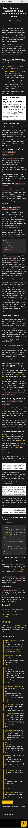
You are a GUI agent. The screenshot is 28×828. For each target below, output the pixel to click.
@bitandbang (19, 743)
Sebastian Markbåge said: (12, 655)
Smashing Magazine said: (11, 640)
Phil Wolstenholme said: (11, 668)
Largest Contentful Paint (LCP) (12, 71)
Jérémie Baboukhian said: (12, 704)
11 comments (17, 20)
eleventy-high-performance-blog (13, 614)
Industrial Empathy (7, 1)
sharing (18, 625)
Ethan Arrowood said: (10, 743)
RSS (18, 823)
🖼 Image (8, 726)
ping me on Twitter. (6, 631)
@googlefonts (8, 744)
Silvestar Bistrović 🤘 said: (12, 686)
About (23, 1)
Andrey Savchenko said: (11, 730)
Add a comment (7, 802)
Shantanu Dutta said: (10, 792)
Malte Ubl (10, 823)
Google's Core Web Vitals (14, 66)
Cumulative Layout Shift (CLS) (12, 79)
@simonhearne (16, 651)
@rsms (15, 662)
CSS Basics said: (9, 713)
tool (9, 52)
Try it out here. (21, 440)
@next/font (7, 616)
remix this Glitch (13, 447)
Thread (7, 664)
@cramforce (8, 648)
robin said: (8, 755)
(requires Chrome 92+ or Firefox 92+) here (15, 569)
